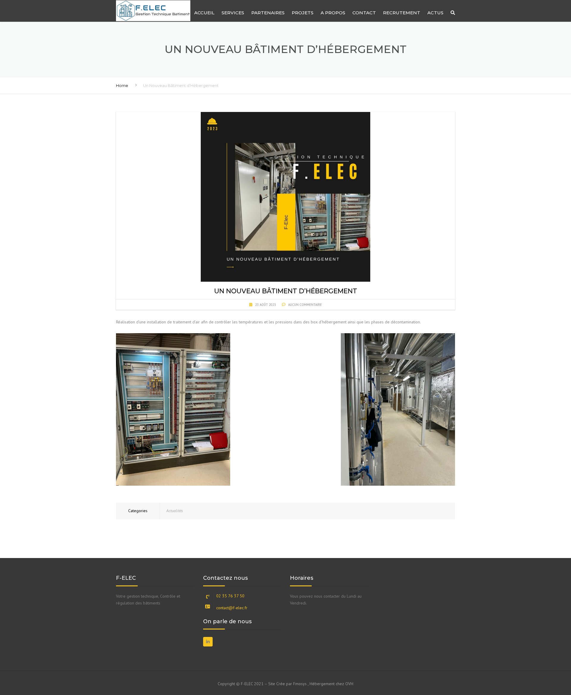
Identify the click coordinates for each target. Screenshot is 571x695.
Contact (364, 12)
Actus (435, 12)
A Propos (333, 12)
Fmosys (300, 683)
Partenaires (268, 12)
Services (233, 12)
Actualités (174, 510)
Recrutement (401, 12)
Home (122, 85)
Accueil (204, 12)
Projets (302, 12)
